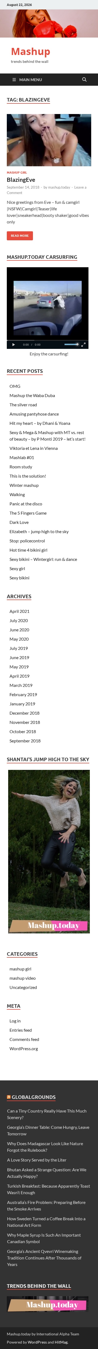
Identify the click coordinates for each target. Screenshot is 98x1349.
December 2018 (24, 712)
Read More (18, 234)
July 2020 (19, 620)
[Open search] (84, 79)
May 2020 (19, 638)
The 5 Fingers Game (28, 512)
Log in (15, 1020)
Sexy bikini (19, 577)
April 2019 (19, 675)
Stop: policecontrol (27, 540)
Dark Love (19, 522)
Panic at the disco (26, 503)
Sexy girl (17, 568)
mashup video (23, 978)
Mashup (30, 51)
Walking (17, 494)
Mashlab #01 (22, 457)
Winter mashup (24, 485)
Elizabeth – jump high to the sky (39, 531)
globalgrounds (34, 1097)
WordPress (37, 1342)
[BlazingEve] (49, 140)
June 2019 (19, 657)
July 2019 (19, 648)
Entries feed (21, 1030)
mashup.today (59, 187)
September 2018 (25, 740)
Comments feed (24, 1039)
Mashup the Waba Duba (32, 395)
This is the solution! (28, 475)
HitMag (61, 1342)
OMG (15, 386)
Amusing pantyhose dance (34, 413)
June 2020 (19, 629)
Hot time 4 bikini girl (28, 549)
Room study (21, 466)
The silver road (23, 404)
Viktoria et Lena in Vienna (34, 448)
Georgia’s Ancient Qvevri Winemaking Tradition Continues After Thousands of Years (44, 1258)
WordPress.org (24, 1048)
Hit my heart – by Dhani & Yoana (40, 423)
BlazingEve (21, 179)
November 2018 (25, 722)
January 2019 (22, 703)
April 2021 (19, 611)
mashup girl (17, 172)
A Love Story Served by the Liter (36, 1159)
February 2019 (23, 694)
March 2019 (21, 685)
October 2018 (23, 731)
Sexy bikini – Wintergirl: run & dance (43, 559)
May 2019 (19, 666)
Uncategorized (23, 987)
